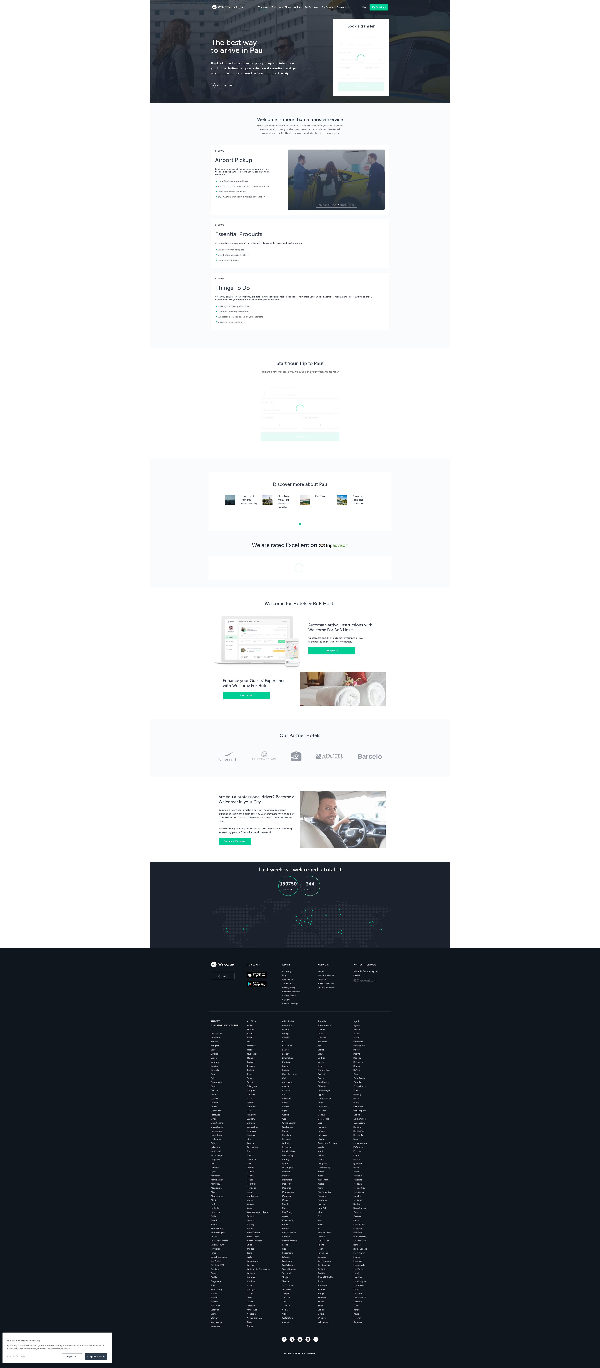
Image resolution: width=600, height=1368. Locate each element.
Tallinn (250, 1293)
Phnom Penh (217, 1228)
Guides (298, 7)
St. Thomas (287, 1285)
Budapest (286, 1070)
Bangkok (215, 1046)
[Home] (225, 964)
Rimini (320, 1249)
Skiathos (251, 1281)
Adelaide (322, 1021)
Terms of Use (288, 983)
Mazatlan (286, 1184)
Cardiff (250, 1082)
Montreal (286, 1196)
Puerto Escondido (219, 1241)
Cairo (213, 1078)
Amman (356, 1029)
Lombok (215, 1167)
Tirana (250, 1301)
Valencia (215, 1310)
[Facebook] (284, 1341)
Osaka (285, 1216)
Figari (284, 1111)
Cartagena (287, 1082)
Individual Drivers (326, 983)
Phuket (285, 1228)
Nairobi (285, 1204)
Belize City (252, 1054)
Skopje (285, 1281)
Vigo (284, 1314)
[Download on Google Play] (262, 984)
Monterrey (358, 1192)
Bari (319, 1046)
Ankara (250, 1033)
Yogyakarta (216, 1322)
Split (213, 1285)
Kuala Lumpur (217, 1155)
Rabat (285, 1245)
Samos (356, 1257)
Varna (285, 1310)
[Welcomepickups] (227, 7)
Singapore (216, 1281)
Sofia (320, 1281)
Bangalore (358, 1041)
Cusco (285, 1094)
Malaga (250, 1176)
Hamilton (357, 1127)
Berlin (320, 1054)
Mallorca (286, 1176)
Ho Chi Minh (359, 1131)
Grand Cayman (289, 1123)
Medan (321, 1184)
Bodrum (321, 1058)
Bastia (249, 1050)
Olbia (213, 1216)
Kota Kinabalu (288, 1151)
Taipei (214, 1293)
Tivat (284, 1301)
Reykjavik (215, 1249)
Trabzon (251, 1306)
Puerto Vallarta (289, 1241)
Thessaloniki (359, 1297)
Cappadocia (216, 1082)
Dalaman (215, 1098)
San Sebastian (324, 1265)
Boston (321, 1062)
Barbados (251, 1046)
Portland (357, 1232)
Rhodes (250, 1249)
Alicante (250, 1029)
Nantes (321, 1204)
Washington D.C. (254, 1318)
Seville (214, 1277)
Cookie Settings (290, 1004)
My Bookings (379, 7)
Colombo (286, 1090)
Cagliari (321, 1074)
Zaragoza (215, 1326)
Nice (320, 1212)
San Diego (287, 1261)
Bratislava (358, 1062)
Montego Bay (324, 1192)
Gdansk (285, 1115)
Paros (356, 1220)
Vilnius (321, 1314)
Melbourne (216, 1188)
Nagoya (250, 1204)
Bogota (357, 1058)
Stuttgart (251, 1289)
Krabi (320, 1151)
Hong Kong (216, 1135)
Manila (250, 1180)
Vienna (214, 1314)
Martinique (216, 1184)
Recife (321, 1245)
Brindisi (214, 1066)
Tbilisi (249, 1297)
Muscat (285, 1200)
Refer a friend (289, 996)
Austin (356, 1037)
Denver (214, 1102)
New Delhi (323, 1208)
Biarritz (356, 1054)
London (250, 1167)
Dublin (214, 1106)
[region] (57, 1348)
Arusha (321, 1033)
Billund (250, 1058)
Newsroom (287, 979)
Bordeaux (287, 1062)
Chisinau (322, 1086)
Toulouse (215, 1306)
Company (286, 971)
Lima (249, 1163)
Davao (356, 1098)
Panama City (288, 1220)
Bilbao (214, 1058)
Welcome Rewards (291, 991)
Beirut (321, 1050)
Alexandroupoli (325, 1025)
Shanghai (251, 1277)
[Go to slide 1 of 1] (300, 524)
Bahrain (214, 1041)
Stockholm (358, 1285)
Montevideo (217, 1196)
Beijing (285, 1050)
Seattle (321, 1273)
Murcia (250, 1200)
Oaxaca (357, 1212)
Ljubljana (357, 1163)
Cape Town (359, 1078)
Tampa (285, 1293)
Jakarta (250, 1143)
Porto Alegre (253, 1236)
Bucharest (251, 1070)
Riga (284, 1249)
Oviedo (214, 1220)
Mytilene (357, 1200)
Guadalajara (359, 1123)
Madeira (250, 1171)
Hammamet (216, 1131)
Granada (251, 1123)
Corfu (356, 1090)
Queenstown (217, 1245)
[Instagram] (300, 1341)
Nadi (213, 1204)
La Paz (321, 1155)
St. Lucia (250, 1285)
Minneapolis (288, 1192)
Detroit (250, 1102)
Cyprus (321, 1094)
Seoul (356, 1273)
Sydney (321, 1289)
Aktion (250, 1025)
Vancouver (252, 1310)
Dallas (249, 1098)
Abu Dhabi (251, 1021)
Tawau (214, 1297)
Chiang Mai (252, 1086)
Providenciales (360, 1236)
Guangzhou (252, 1127)
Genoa (356, 1115)
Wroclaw (322, 1318)
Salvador (286, 1257)
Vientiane (251, 1314)
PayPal (356, 975)
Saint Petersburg (219, 1257)
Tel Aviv (286, 1297)
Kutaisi (250, 1155)
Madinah (286, 1171)
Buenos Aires (324, 1070)
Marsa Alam (323, 1180)
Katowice (286, 1147)
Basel (213, 1050)
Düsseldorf (323, 1106)
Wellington (287, 1318)
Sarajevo (251, 1273)
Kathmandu (252, 1147)
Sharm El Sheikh (325, 1277)
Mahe (356, 1171)
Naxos (285, 1208)
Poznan (286, 1236)
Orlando (251, 1216)
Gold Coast (323, 1119)
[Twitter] (292, 1341)
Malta (320, 1176)
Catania (357, 1082)
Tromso (286, 1306)
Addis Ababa (288, 1021)
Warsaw (214, 1318)
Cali (284, 1078)
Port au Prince (289, 1232)
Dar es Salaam (324, 1098)
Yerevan (357, 1318)
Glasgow (251, 1119)
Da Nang (357, 1094)
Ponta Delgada (218, 1232)
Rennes (357, 1245)
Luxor (356, 1167)
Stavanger (323, 1285)
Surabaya (286, 1289)
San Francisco (324, 1261)
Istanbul (321, 1139)
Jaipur (214, 1143)
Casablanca (323, 1082)
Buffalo (356, 1070)
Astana (356, 1033)
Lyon (213, 1171)
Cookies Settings (16, 1356)
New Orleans (359, 1208)
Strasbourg (216, 1289)
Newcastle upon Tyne (257, 1212)
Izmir (355, 1139)
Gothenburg (359, 1119)
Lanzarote (252, 1159)
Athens (250, 1037)
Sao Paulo (358, 1269)
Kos (248, 1151)
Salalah (250, 1257)
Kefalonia (358, 1147)
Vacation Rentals (326, 975)
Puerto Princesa (254, 1241)
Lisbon (285, 1163)
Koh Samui (216, 1151)
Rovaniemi (323, 1253)
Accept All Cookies (95, 1356)
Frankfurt (251, 1115)
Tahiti (356, 1289)
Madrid (321, 1171)
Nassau (250, 1208)
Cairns (356, 1074)
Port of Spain (324, 1232)
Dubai (356, 1102)
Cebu (213, 1086)
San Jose (357, 1261)
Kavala (321, 1147)
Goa (284, 1119)
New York (215, 1212)
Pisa (320, 1228)
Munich (214, 1200)
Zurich (250, 1326)
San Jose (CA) (217, 1265)
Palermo (251, 1220)
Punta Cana (323, 1241)
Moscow (322, 1196)
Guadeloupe (217, 1127)
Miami (214, 1192)
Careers (286, 1000)
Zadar (249, 1322)
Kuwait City (287, 1155)
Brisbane (251, 1066)
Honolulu (251, 1135)
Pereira (285, 1224)
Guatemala (287, 1127)
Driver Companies (326, 987)
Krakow (357, 1151)
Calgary (250, 1078)
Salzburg (322, 1257)
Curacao (251, 1094)
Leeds (320, 1159)
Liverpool (322, 1163)
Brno (320, 1066)
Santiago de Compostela (258, 1269)
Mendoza (251, 1188)
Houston (286, 1135)
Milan (249, 1192)
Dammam (286, 1098)
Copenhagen (324, 1090)
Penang (250, 1224)
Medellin (357, 1184)
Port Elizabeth (253, 1232)
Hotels (321, 971)
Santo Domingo (289, 1269)
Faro (249, 1111)
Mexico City (359, 1188)
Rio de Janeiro (360, 1249)
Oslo (320, 1216)
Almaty (285, 1029)
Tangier (321, 1293)
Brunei (356, 1066)
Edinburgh (358, 1106)
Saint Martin (359, 1253)
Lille (213, 1163)
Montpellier (252, 1196)
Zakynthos (323, 1322)
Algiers (356, 1025)
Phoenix (251, 1228)
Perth (320, 1224)
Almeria (321, 1029)
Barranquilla (359, 1046)
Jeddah (285, 1143)
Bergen (285, 1054)
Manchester (217, 1180)
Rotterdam (287, 1253)
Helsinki (321, 1131)
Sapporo (215, 1273)
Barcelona (287, 1046)
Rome (249, 1253)
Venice (321, 1310)
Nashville (215, 1208)
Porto (214, 1236)
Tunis (320, 1306)
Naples (356, 1204)
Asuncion (215, 1037)
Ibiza (249, 1139)
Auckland (322, 1037)
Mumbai (357, 1196)
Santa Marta (359, 1265)
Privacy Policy (288, 987)
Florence (322, 1111)
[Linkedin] (315, 1341)
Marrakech (287, 1180)
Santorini (322, 1269)
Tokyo (321, 1301)
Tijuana (214, 1301)
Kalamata (215, 1147)
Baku (249, 1041)
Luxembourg (324, 1167)
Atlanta (285, 1037)
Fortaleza (215, 1115)
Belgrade (215, 1054)
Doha (320, 1102)
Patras (214, 1224)
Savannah (286, 1273)
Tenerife (322, 1297)
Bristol (285, 1066)
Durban (285, 1106)
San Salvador (288, 1265)
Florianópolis (359, 1111)
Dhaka (285, 1102)
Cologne (251, 1090)
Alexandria (287, 1025)
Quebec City (359, 1241)
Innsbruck (287, 1139)
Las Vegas (286, 1159)
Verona (356, 1310)
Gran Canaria (217, 1123)
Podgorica (358, 1228)
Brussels (215, 1070)
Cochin (214, 1090)
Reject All (72, 1356)
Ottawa (357, 1216)
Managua (357, 1176)
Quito (249, 1245)
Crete (214, 1094)
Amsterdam (216, 1033)
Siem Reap (358, 1277)
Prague (321, 1236)
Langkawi (215, 1159)
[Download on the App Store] (262, 975)
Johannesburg (360, 1143)
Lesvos (356, 1159)
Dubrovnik (252, 1106)
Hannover (251, 1131)
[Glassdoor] (308, 1341)
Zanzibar (357, 1322)
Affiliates (322, 979)
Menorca (286, 1188)
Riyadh (214, 1253)
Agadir (356, 1021)
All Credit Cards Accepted (365, 971)
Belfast (356, 1050)
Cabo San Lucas (289, 1074)
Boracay (250, 1062)
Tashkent (358, 1293)
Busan (249, 1074)
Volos (356, 1314)
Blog (284, 975)
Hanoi (285, 1131)
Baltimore (322, 1041)
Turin (356, 1306)
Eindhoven (216, 1111)
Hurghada (358, 1135)
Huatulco (322, 1135)
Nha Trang (287, 1212)
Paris (320, 1220)
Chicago (286, 1086)
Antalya (285, 1033)
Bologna (215, 1062)
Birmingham (287, 1058)
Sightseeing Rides (281, 7)
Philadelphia (359, 1224)
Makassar (215, 1176)
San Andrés (216, 1261)
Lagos (356, 1155)
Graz (320, 1123)
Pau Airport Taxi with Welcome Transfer (336, 205)
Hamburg (322, 1127)
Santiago (215, 1269)
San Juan (251, 1265)
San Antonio (252, 1261)
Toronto (357, 1301)
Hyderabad (216, 1139)
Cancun (321, 1078)
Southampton (360, 1281)
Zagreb (285, 1322)
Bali (283, 1041)
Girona (214, 1119)
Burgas (214, 1074)
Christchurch (359, 1086)
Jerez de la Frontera (327, 1143)
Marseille (357, 1180)
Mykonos (322, 1200)
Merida (321, 1188)
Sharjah (285, 1277)
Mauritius (251, 1184)
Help (224, 976)
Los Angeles (288, 1167)
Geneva (321, 1115)
